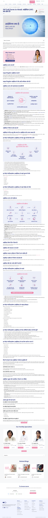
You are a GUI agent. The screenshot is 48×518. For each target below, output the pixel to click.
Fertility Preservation (26, 506)
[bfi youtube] (42, 2)
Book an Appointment (24, 422)
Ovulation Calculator (41, 505)
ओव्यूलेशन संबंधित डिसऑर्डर (41, 112)
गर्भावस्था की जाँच (6, 238)
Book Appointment (10, 60)
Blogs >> (7, 7)
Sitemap (33, 506)
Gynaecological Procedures (27, 507)
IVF (3, 13)
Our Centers (32, 1)
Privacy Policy (4, 517)
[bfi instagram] (41, 2)
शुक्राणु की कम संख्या (29, 135)
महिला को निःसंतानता (10, 115)
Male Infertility (26, 503)
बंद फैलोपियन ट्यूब (20, 135)
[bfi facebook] (6, 507)
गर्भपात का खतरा (11, 300)
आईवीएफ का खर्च (5, 129)
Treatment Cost (33, 507)
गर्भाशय (34, 114)
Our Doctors (18, 503)
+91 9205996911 (41, 501)
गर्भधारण (17, 125)
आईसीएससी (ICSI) (24, 122)
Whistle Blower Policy (19, 511)
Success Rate (33, 503)
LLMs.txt (10, 517)
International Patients (34, 511)
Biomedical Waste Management (19, 509)
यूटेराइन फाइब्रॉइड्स (10, 117)
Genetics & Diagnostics (27, 509)
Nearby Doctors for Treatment (34, 509)
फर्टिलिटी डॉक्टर (13, 297)
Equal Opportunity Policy (20, 514)
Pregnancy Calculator (41, 508)
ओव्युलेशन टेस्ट (5, 190)
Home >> (5, 7)
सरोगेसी (19, 299)
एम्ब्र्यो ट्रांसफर (39, 236)
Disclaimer (7, 517)
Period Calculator (41, 507)
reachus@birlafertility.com (42, 503)
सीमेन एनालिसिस (6, 176)
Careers (18, 506)
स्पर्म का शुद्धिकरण (12, 234)
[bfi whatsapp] (7, 507)
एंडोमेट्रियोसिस (14, 111)
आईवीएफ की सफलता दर (5, 249)
